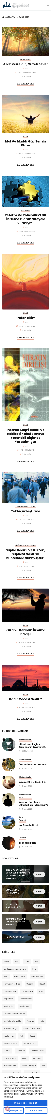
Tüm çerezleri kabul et (25, 1102)
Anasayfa (10, 17)
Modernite (8, 1006)
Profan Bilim (25, 318)
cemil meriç (19, 976)
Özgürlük (37, 1058)
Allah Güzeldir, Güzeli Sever (25, 64)
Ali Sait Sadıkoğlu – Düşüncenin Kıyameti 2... (32, 746)
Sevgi (32, 1036)
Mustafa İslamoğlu (12, 1021)
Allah (26, 961)
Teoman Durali (37, 1050)
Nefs (42, 1021)
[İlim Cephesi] (16, 5)
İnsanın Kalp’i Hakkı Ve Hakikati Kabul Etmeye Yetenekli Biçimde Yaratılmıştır (25, 436)
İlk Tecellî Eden (27, 843)
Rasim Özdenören (32, 1028)
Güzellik (29, 984)
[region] (25, 1094)
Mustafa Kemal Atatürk (14, 1013)
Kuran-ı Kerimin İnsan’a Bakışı (25, 632)
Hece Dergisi (10, 991)
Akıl (16, 961)
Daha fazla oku (25, 84)
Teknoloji (20, 1050)
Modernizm (25, 1006)
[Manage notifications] (7, 1108)
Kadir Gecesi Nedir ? (25, 699)
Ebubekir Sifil (37, 976)
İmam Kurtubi (32, 1073)
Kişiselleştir (12, 1110)
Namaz (30, 1021)
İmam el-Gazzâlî (11, 1073)
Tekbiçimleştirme (25, 511)
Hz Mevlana (27, 991)
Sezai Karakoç (10, 1043)
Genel (28, 59)
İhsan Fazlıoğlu (29, 1065)
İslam (22, 59)
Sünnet (7, 1050)
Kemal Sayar (26, 998)
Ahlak (6, 961)
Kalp (41, 991)
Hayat (42, 984)
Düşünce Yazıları (28, 506)
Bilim (6, 976)
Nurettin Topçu (10, 1028)
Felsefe (33, 545)
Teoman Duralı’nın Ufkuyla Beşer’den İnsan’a (33, 803)
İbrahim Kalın (10, 1065)
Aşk (36, 961)
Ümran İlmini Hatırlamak (33, 764)
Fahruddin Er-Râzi (12, 984)
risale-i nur (9, 1036)
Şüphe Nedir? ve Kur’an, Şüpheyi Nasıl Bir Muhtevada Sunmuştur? (25, 554)
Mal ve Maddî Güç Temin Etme (25, 143)
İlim (43, 1065)
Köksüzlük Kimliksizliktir (32, 782)
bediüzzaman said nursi (15, 969)
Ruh (22, 1036)
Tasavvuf (22, 820)
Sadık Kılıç (24, 17)
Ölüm (24, 1058)
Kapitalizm (8, 998)
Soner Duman (30, 1043)
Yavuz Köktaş (10, 1058)
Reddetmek (36, 1110)
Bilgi (34, 969)
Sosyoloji (25, 210)
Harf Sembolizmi (28, 825)
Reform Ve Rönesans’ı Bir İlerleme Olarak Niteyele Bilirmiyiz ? (25, 219)
